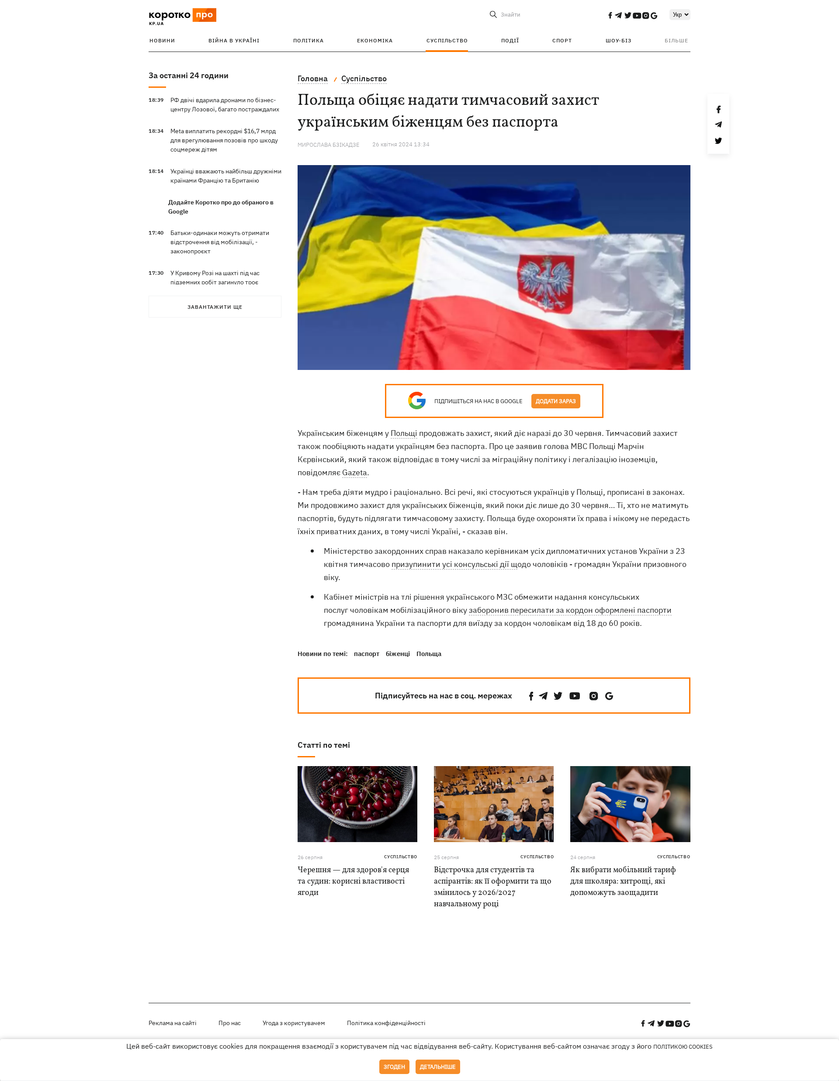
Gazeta (354, 472)
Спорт (562, 40)
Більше (676, 40)
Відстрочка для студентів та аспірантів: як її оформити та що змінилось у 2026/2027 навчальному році (492, 887)
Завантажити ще (215, 307)
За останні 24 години (189, 75)
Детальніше (438, 1067)
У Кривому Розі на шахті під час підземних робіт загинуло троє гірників (215, 282)
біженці (398, 653)
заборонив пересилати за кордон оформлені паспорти (570, 610)
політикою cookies (683, 1047)
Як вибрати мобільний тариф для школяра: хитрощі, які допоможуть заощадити (623, 881)
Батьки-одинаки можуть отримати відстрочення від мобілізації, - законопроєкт (219, 242)
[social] (610, 15)
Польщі (404, 433)
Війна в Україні (234, 40)
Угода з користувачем (294, 1023)
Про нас (229, 1023)
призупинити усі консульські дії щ (454, 564)
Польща (428, 653)
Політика (308, 40)
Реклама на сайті (173, 1023)
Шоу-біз (618, 40)
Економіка (375, 40)
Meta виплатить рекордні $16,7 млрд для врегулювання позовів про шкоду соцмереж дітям (224, 140)
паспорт (366, 653)
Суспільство (447, 40)
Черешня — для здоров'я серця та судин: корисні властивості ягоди (353, 881)
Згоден (394, 1067)
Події (510, 40)
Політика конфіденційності (386, 1023)
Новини (162, 40)
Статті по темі (324, 745)
